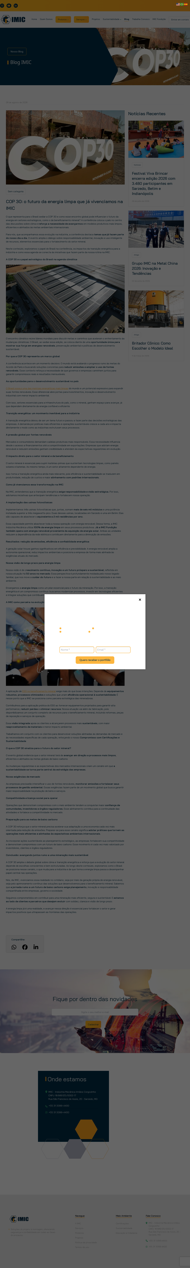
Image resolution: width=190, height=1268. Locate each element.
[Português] (182, 4)
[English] (178, 4)
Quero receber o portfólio (95, 660)
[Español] (186, 4)
